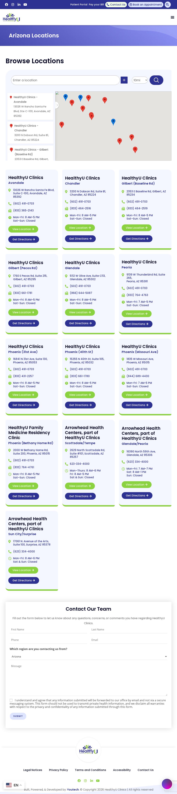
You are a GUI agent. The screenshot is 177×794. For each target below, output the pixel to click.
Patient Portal (78, 4)
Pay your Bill (96, 4)
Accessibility (122, 770)
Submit (18, 716)
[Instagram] (13, 4)
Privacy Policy (58, 770)
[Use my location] (124, 80)
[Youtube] (25, 4)
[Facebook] (6, 4)
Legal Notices (32, 770)
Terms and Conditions (90, 770)
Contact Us (146, 770)
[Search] (168, 5)
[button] (172, 17)
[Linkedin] (19, 4)
